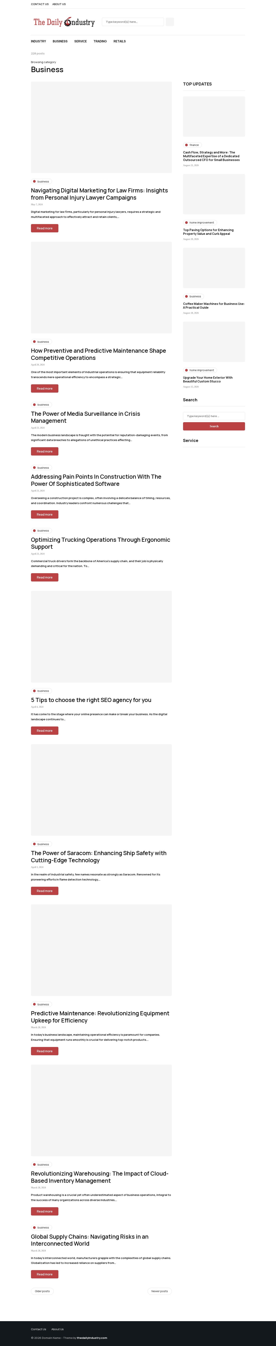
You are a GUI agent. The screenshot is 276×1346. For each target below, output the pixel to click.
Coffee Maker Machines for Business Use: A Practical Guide (214, 306)
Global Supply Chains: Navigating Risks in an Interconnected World (90, 1240)
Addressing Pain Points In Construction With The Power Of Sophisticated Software (96, 480)
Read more (45, 228)
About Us (59, 4)
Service (80, 41)
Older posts (42, 1291)
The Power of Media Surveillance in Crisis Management (85, 417)
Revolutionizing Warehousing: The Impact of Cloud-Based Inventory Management (100, 1177)
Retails (120, 41)
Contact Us (40, 4)
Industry (38, 41)
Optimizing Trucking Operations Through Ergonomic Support (100, 543)
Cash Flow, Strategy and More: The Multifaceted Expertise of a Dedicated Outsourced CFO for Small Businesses (211, 156)
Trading (100, 41)
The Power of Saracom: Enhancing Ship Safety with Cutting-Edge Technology (99, 856)
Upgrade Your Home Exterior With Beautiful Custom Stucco (208, 379)
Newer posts (160, 1291)
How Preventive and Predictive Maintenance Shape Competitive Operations (98, 354)
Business (60, 41)
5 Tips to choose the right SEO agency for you (91, 700)
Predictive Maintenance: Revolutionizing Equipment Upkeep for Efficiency (100, 1016)
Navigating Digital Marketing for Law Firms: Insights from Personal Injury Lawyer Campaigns (99, 193)
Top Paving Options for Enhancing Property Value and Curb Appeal (208, 232)
